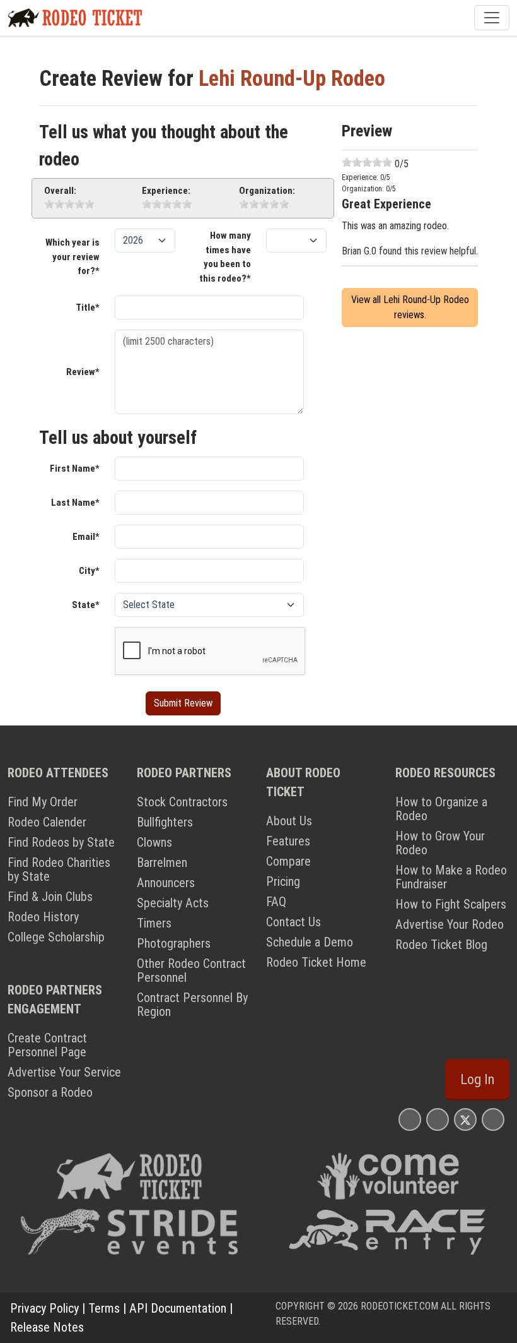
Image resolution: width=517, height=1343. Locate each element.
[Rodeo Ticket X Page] (465, 1119)
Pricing (283, 881)
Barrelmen (162, 862)
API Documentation (177, 1308)
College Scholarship (56, 937)
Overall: (60, 190)
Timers (154, 923)
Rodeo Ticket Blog (441, 944)
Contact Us (293, 921)
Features (288, 841)
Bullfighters (165, 822)
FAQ (276, 901)
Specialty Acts (173, 902)
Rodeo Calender (47, 822)
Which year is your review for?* (72, 257)
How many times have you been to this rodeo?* (225, 257)
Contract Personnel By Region (192, 1004)
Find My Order (43, 801)
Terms (104, 1308)
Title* (88, 307)
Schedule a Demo (309, 942)
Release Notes (47, 1327)
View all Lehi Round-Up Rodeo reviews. (410, 307)
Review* (83, 372)
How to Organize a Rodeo (441, 808)
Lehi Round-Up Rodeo (292, 78)
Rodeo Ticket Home (316, 962)
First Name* (75, 468)
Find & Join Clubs (50, 896)
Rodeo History (43, 916)
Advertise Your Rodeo (449, 924)
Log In (477, 1079)
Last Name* (75, 502)
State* (86, 605)
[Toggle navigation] (491, 17)
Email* (86, 536)
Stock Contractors (182, 801)
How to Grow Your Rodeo (440, 842)
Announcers (166, 882)
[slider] (69, 204)
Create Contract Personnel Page (47, 1044)
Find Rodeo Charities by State (59, 869)
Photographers (174, 943)
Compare (288, 861)
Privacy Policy (44, 1308)
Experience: (166, 190)
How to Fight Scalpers (450, 904)
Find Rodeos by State (61, 842)
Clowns (154, 842)
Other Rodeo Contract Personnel (191, 970)
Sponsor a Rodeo (50, 1092)
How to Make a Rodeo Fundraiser (451, 877)
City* (89, 570)
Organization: (267, 190)
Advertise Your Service (64, 1072)
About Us (289, 820)
